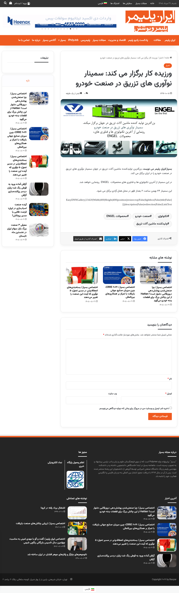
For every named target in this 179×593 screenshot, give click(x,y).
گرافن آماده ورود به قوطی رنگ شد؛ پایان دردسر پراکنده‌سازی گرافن (17, 189)
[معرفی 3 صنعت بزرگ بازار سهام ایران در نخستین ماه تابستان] (38, 229)
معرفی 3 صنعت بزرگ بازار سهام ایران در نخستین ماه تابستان (17, 230)
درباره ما (36, 40)
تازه (28, 81)
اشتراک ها (114, 3)
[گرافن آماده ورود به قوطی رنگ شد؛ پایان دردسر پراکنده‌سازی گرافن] (38, 189)
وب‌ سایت (112, 393)
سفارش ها (127, 3)
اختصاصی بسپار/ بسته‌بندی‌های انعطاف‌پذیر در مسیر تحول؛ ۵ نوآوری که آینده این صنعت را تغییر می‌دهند (82, 292)
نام (170, 379)
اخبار (161, 58)
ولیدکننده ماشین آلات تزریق (151, 224)
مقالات (157, 40)
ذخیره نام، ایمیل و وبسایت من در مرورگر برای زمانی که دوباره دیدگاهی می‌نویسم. (134, 408)
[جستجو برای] (5, 3)
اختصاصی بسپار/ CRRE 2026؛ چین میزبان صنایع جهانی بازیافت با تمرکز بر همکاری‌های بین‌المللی (120, 292)
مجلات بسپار (141, 3)
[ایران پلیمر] (145, 21)
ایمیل (168, 393)
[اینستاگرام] (71, 579)
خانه (152, 3)
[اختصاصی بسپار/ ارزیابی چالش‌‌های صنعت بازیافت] (77, 528)
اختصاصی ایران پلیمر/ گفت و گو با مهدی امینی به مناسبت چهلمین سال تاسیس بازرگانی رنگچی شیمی (37, 541)
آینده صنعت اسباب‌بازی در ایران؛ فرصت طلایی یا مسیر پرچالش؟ (17, 210)
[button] (76, 28)
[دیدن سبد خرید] (10, 3)
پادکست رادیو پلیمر (138, 40)
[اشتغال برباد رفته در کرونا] (77, 512)
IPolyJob (73, 40)
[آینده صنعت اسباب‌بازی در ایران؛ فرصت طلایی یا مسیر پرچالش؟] (38, 209)
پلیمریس (85, 40)
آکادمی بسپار (49, 40)
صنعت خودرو (142, 216)
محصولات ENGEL (116, 216)
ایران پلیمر (170, 40)
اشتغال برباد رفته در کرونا (53, 508)
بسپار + (62, 40)
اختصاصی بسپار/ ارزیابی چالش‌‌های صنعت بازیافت (40, 523)
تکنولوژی (162, 216)
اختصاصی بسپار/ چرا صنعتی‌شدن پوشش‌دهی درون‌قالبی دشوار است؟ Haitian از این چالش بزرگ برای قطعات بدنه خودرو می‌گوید (156, 294)
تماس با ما (24, 40)
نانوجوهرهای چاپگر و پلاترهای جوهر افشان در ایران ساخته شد (57, 555)
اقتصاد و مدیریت (117, 40)
